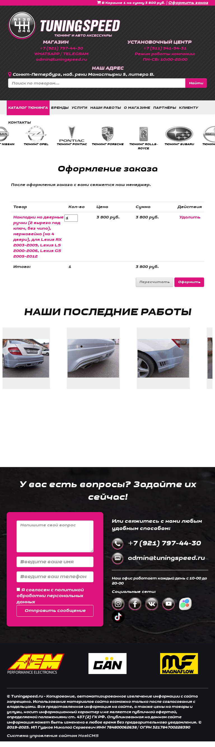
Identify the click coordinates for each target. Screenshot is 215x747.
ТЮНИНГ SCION (161, 144)
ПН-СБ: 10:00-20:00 (165, 59)
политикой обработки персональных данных (50, 596)
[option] (18, 136)
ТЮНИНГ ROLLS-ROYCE (90, 146)
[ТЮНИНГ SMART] (197, 134)
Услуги (79, 108)
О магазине (137, 108)
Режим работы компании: (165, 53)
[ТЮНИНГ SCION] (161, 134)
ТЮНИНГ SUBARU (126, 144)
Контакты (19, 123)
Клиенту (188, 108)
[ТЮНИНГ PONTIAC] (18, 134)
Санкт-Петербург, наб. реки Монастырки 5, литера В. (83, 74)
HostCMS (88, 735)
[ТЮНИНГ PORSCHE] (54, 134)
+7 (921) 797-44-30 (61, 48)
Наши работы (105, 108)
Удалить (189, 217)
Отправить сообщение (55, 610)
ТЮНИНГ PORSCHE (54, 144)
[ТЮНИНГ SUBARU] (126, 134)
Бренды (60, 108)
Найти (196, 83)
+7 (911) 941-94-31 (164, 48)
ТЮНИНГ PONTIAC (18, 144)
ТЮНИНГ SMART (197, 144)
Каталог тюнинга (28, 108)
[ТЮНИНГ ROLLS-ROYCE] (89, 134)
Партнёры (164, 108)
